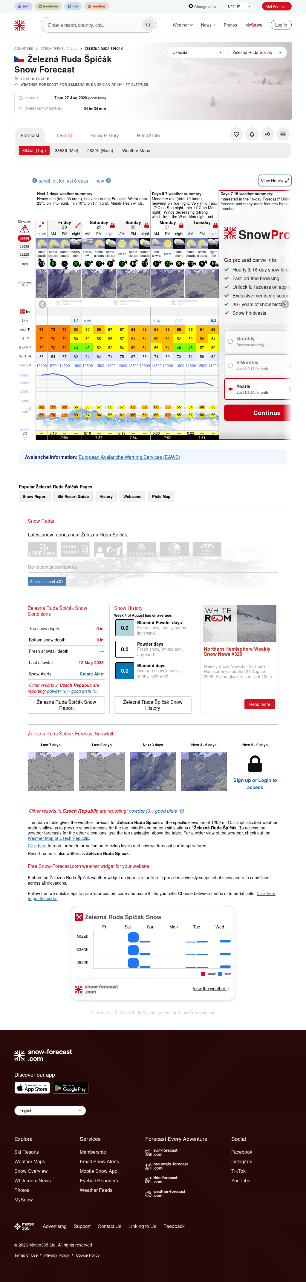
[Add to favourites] (236, 134)
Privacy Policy (56, 1255)
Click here (37, 846)
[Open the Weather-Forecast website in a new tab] (96, 6)
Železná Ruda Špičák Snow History (153, 704)
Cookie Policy (88, 1255)
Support (82, 1226)
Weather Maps (136, 150)
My (253, 25)
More (25, 285)
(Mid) (66, 150)
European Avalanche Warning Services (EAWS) (129, 456)
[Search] (148, 25)
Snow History (105, 135)
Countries (23, 49)
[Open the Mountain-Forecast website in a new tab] (48, 6)
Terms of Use (26, 1255)
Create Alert (92, 674)
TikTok (238, 1170)
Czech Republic (59, 49)
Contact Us (109, 1226)
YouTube (240, 1180)
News (206, 25)
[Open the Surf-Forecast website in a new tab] (23, 6)
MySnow (23, 1199)
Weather (181, 25)
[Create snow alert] (251, 134)
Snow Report (35, 496)
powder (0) (57, 691)
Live (61, 135)
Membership (93, 1151)
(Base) (100, 150)
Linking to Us (142, 1226)
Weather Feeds (96, 1190)
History (106, 496)
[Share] (267, 134)
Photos (230, 25)
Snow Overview (31, 1170)
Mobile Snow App (98, 1170)
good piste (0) (84, 691)
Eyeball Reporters (99, 1180)
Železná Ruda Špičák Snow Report (66, 704)
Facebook (241, 1151)
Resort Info (148, 135)
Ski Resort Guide (73, 496)
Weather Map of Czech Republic (58, 838)
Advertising (55, 1226)
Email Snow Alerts (99, 1161)
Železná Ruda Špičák (104, 49)
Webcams (132, 496)
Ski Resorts (26, 1151)
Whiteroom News (32, 1180)
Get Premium (276, 6)
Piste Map (161, 496)
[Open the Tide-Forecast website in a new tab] (73, 6)
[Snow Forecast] (20, 25)
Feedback (174, 1226)
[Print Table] (283, 134)
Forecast (30, 135)
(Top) (34, 150)
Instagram (241, 1161)
